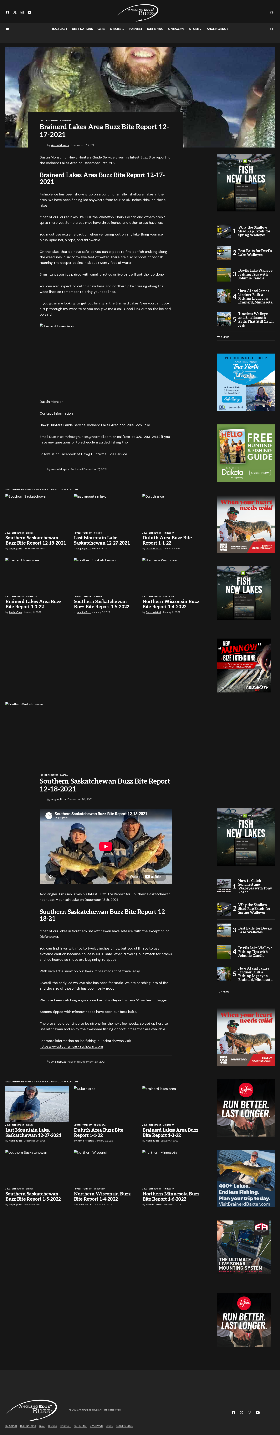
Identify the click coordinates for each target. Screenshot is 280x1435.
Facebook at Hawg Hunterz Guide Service (93, 454)
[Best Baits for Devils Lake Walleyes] (224, 253)
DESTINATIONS (28, 1425)
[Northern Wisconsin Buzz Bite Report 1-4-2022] (174, 576)
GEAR (42, 1425)
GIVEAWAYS (96, 1425)
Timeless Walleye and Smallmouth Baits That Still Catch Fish (256, 319)
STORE (109, 1425)
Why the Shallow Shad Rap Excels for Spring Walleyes (254, 231)
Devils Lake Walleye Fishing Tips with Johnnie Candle (255, 274)
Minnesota (65, 121)
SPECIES (52, 1425)
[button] (272, 12)
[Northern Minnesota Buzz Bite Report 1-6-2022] (174, 1168)
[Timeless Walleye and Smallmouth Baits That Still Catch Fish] (224, 319)
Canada (29, 533)
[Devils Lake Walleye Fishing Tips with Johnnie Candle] (224, 275)
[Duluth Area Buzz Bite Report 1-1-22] (174, 512)
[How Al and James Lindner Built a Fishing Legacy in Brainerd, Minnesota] (224, 296)
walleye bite (82, 983)
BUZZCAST (11, 1425)
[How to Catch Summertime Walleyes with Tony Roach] (224, 886)
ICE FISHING (80, 1425)
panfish (138, 251)
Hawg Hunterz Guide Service (62, 425)
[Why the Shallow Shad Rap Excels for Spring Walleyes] (224, 231)
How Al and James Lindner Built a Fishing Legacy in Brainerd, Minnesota (255, 296)
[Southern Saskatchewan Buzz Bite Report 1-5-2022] (106, 576)
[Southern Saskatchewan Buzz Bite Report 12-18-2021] (37, 512)
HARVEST (65, 1425)
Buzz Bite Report (50, 121)
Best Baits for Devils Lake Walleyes (255, 253)
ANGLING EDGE (124, 1425)
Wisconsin (168, 597)
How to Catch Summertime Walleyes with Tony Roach (255, 886)
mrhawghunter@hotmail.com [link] (88, 436)
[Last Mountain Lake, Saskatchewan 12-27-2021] (106, 512)
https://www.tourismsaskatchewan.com (71, 1046)
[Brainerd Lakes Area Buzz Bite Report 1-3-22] (37, 576)
